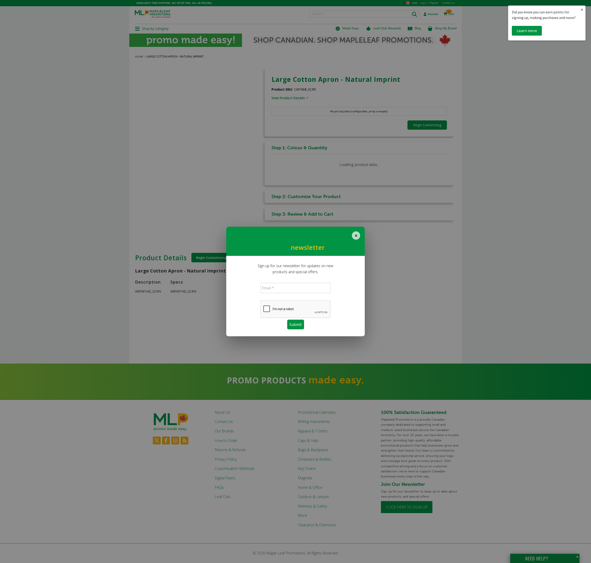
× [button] (582, 9)
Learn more (527, 30)
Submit (295, 324)
